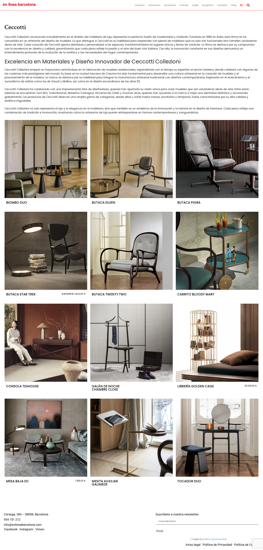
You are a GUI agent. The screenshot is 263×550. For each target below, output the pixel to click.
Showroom (154, 5)
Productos (170, 5)
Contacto (222, 5)
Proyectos (207, 5)
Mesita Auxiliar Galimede (105, 483)
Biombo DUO (16, 202)
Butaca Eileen (103, 202)
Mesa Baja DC (17, 481)
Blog (233, 5)
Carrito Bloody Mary (195, 294)
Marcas (184, 5)
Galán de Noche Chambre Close (106, 388)
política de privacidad (214, 539)
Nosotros (140, 5)
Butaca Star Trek (21, 294)
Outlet (195, 5)
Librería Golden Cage (195, 386)
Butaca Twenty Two (109, 294)
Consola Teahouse (22, 386)
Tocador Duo (189, 481)
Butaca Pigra (188, 202)
